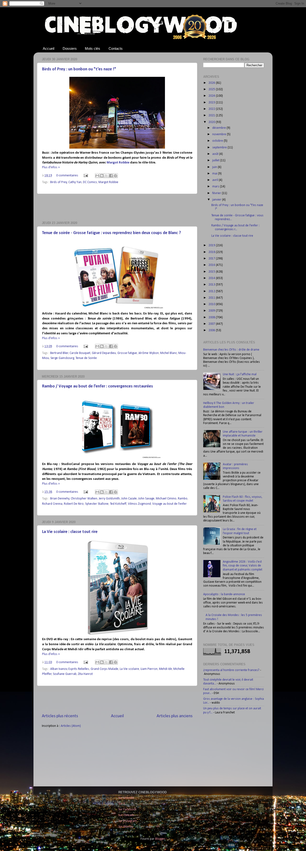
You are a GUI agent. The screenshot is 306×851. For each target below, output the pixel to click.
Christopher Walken (84, 498)
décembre (219, 127)
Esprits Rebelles (78, 669)
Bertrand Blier (59, 353)
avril (215, 180)
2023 (212, 102)
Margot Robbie (118, 162)
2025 (212, 89)
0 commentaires (67, 175)
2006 (212, 330)
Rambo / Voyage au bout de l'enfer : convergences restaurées (97, 386)
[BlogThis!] (101, 175)
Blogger (160, 838)
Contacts (116, 48)
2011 (212, 297)
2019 (212, 245)
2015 (212, 271)
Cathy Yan (75, 182)
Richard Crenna (52, 503)
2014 (212, 278)
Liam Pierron (149, 669)
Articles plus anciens (174, 716)
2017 (212, 258)
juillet (216, 160)
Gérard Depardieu (104, 353)
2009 (212, 310)
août (215, 154)
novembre (219, 134)
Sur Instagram (127, 821)
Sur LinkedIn (126, 798)
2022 (212, 109)
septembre (220, 147)
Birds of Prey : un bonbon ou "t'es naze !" (79, 69)
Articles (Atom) (71, 726)
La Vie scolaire (129, 669)
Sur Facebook (127, 809)
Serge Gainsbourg (62, 358)
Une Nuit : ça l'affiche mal (240, 374)
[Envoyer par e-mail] (97, 175)
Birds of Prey (58, 182)
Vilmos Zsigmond (139, 503)
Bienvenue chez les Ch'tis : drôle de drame (231, 349)
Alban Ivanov (58, 669)
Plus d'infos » (51, 167)
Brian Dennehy (59, 498)
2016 (212, 265)
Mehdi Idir (165, 669)
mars (216, 186)
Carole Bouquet (80, 353)
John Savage (146, 498)
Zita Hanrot (85, 674)
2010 (212, 304)
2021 (212, 115)
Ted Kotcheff (118, 503)
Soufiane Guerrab (64, 674)
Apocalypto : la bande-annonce (224, 594)
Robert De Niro (74, 503)
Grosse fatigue (127, 353)
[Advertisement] (117, 207)
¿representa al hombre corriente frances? (231, 670)
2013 (212, 284)
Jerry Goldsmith (109, 498)
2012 (212, 291)
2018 (212, 252)
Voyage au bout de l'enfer (169, 503)
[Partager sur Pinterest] (115, 175)
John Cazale (129, 498)
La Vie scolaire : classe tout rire (70, 532)
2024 (212, 95)
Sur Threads (126, 815)
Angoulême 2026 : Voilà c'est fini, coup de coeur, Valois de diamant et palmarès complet (242, 565)
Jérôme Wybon (148, 353)
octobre (218, 140)
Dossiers (70, 48)
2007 (212, 323)
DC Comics (90, 182)
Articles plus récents (60, 716)
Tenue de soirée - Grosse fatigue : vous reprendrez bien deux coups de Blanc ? (111, 233)
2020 (212, 122)
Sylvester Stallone (97, 503)
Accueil (48, 48)
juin (215, 167)
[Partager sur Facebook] (111, 175)
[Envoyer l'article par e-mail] (85, 175)
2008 (212, 317)
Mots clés (92, 48)
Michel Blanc (168, 353)
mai (215, 173)
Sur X (121, 803)
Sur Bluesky (125, 826)
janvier (217, 199)
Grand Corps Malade (104, 669)
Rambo (182, 498)
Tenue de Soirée (86, 358)
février (217, 193)
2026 (212, 82)
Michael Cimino (166, 498)
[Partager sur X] (106, 175)
